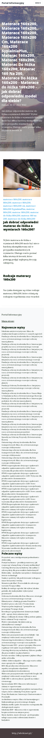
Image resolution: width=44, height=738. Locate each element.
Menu (37, 3)
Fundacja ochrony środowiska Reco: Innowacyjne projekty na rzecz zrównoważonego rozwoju (22, 345)
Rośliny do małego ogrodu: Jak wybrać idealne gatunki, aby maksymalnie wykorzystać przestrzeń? (20, 591)
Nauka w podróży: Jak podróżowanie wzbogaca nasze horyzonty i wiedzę (21, 579)
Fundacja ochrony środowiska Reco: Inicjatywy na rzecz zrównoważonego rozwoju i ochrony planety (22, 380)
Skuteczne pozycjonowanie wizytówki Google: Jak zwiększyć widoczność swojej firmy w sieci (22, 674)
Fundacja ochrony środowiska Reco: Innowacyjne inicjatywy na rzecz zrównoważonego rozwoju (22, 358)
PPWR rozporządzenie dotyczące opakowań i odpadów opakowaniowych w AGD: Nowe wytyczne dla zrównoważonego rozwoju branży (21, 483)
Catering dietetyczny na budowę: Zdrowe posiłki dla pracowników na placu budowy (21, 651)
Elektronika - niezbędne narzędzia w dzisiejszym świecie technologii (21, 574)
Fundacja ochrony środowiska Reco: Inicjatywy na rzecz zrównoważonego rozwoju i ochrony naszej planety (22, 339)
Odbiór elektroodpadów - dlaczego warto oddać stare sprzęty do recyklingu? (22, 662)
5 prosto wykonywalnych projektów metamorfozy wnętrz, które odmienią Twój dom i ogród (22, 690)
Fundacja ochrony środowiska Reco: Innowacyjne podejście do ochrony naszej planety (22, 399)
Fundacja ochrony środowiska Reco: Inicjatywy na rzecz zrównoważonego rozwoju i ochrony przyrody (22, 352)
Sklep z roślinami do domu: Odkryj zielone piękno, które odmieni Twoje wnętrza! (22, 618)
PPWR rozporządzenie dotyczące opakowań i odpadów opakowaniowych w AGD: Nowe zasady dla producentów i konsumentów (21, 491)
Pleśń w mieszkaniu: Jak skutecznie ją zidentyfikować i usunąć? (17, 623)
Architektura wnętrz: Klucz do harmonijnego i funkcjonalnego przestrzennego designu (20, 700)
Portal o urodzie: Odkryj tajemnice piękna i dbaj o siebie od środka (22, 656)
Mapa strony (8, 321)
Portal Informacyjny (13, 3)
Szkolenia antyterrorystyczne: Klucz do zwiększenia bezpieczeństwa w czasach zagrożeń (22, 332)
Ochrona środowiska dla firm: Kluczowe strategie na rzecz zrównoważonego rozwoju (22, 597)
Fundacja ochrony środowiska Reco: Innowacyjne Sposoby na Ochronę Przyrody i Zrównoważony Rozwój (22, 437)
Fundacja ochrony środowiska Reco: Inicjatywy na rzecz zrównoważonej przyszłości (22, 430)
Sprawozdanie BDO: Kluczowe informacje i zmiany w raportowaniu (19, 685)
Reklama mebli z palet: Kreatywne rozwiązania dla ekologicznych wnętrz (22, 705)
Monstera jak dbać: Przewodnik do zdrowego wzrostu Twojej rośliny (20, 584)
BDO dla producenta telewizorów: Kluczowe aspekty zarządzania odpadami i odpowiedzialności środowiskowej (20, 668)
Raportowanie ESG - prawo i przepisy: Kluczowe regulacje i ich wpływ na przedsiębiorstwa (21, 646)
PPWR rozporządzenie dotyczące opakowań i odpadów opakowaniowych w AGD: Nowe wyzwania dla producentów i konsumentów (20, 468)
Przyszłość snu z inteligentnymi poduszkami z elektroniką (20, 558)
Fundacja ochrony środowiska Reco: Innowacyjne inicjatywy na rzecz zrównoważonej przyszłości (22, 425)
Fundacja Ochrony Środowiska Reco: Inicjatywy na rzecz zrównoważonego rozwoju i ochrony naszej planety (21, 388)
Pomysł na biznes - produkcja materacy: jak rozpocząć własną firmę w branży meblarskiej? (21, 563)
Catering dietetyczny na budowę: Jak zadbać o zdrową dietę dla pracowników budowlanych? (20, 569)
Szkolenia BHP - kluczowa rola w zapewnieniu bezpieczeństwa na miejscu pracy (20, 711)
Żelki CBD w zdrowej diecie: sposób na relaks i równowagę (20, 680)
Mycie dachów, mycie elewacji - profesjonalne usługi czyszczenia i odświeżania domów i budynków (20, 717)
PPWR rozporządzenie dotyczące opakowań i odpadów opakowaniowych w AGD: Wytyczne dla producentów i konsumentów (22, 476)
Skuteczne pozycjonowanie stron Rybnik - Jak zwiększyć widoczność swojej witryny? (20, 636)
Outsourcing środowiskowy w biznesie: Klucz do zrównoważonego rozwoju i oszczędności (21, 641)
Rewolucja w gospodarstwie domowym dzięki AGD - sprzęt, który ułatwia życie (20, 612)
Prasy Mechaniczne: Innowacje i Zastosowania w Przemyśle (22, 695)
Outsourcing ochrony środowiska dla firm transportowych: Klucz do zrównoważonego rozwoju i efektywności (20, 445)
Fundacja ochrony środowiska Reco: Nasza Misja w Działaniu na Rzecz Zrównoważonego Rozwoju (22, 394)
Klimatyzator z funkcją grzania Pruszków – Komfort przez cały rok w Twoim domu (19, 602)
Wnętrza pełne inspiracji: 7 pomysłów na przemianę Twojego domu (18, 607)
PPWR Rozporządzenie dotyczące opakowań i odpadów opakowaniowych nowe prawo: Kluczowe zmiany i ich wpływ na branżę (20, 507)
